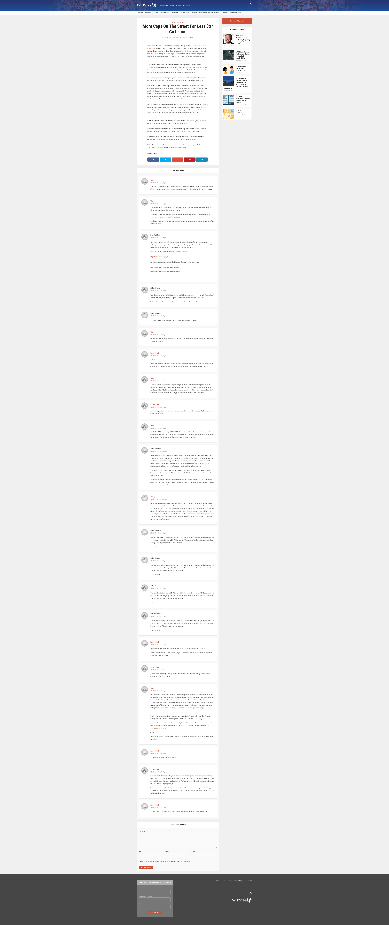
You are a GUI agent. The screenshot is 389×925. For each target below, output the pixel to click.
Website (193, 851)
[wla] (147, 5)
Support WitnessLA (235, 12)
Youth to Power (185, 12)
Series (156, 12)
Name (141, 851)
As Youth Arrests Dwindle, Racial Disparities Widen (241, 68)
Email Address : (143, 904)
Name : (141, 889)
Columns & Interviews (144, 12)
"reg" (152, 180)
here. (185, 123)
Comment (142, 831)
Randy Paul (154, 353)
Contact (249, 881)
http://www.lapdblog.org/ (159, 256)
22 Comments (189, 37)
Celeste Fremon (179, 37)
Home (217, 881)
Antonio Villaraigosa (177, 22)
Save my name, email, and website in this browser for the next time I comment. (165, 861)
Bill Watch (175, 12)
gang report (189, 145)
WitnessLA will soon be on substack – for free (205, 12)
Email (167, 851)
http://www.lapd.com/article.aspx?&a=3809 (165, 267)
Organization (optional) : (146, 896)
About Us (224, 12)
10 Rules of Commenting (233, 881)
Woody (152, 201)
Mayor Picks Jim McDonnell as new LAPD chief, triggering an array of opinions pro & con (243, 40)
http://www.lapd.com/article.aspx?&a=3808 (165, 271)
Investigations (165, 12)
